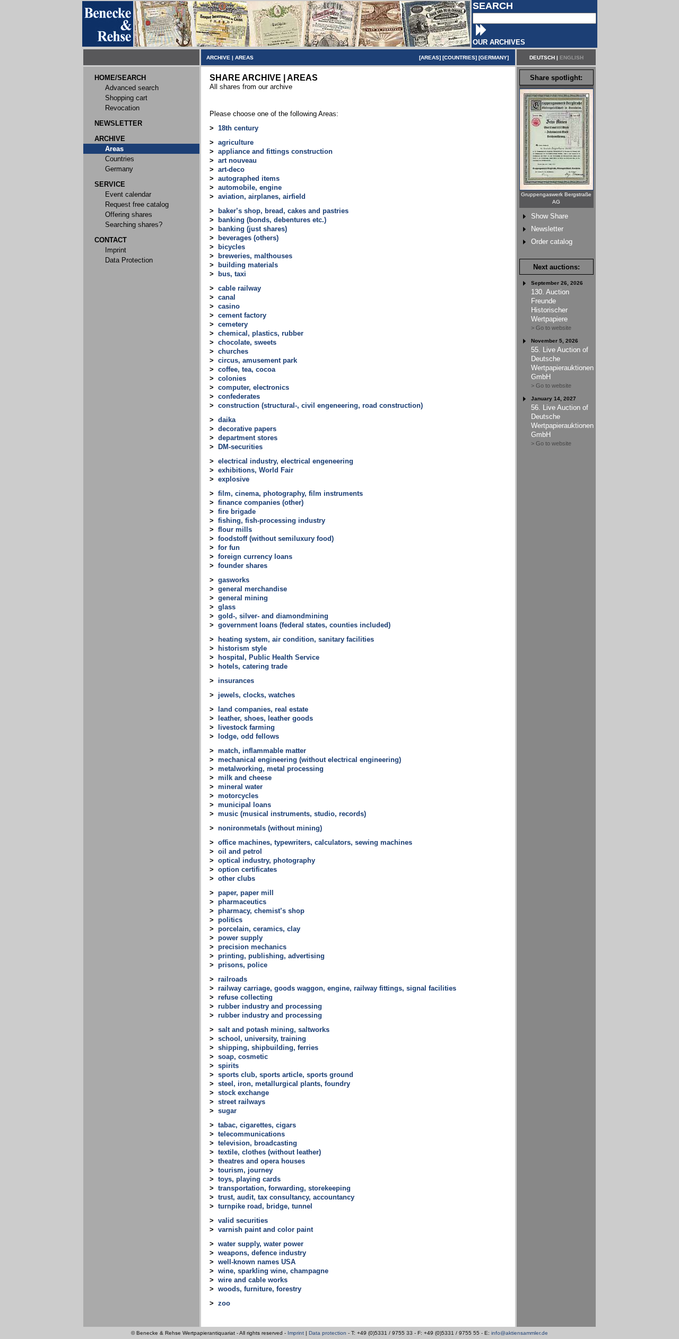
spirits (228, 1066)
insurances (236, 681)
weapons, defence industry (262, 1253)
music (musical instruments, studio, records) (292, 814)
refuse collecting (245, 997)
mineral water (240, 787)
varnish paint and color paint (265, 1229)
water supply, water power (260, 1244)
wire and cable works (253, 1280)
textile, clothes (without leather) (269, 1152)
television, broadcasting (257, 1143)
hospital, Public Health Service (268, 657)
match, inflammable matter (262, 751)
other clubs (236, 878)
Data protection (327, 1333)
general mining (243, 598)
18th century (238, 128)
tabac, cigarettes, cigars (257, 1125)
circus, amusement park (257, 360)
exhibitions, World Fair (255, 470)
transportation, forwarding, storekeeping (284, 1188)
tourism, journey (245, 1170)
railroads (232, 979)
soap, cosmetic (243, 1057)
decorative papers (247, 429)
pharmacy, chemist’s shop (261, 911)
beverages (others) (248, 238)
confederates (239, 396)
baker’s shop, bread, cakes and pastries (283, 211)
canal (227, 297)
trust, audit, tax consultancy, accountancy (286, 1197)
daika (227, 420)
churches (233, 351)
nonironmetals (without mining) (270, 828)
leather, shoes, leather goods (265, 718)
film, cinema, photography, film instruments (290, 493)
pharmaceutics (242, 902)
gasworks (233, 580)
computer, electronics (253, 387)
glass (227, 607)
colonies (232, 378)
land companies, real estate (263, 709)
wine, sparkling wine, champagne (273, 1271)
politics (230, 920)
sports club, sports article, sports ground (285, 1075)
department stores (247, 438)
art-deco (231, 169)
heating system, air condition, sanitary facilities (296, 639)
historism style (242, 648)
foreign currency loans (255, 557)
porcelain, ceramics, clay (259, 929)
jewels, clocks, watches (256, 695)
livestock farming (246, 727)
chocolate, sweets (247, 342)
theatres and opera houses (261, 1161)
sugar (227, 1111)
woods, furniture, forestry (259, 1289)
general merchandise (252, 589)
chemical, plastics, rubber (260, 333)
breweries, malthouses (255, 256)
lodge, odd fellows (248, 736)
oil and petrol (240, 851)
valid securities (243, 1220)
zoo (224, 1303)
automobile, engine (250, 187)
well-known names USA (256, 1262)
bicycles (231, 247)
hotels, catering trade (253, 666)
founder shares (242, 566)
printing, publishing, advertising (271, 956)
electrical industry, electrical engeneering (285, 461)
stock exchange (243, 1093)
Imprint (296, 1333)
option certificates (247, 869)
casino (229, 306)
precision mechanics (252, 947)
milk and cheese (245, 778)
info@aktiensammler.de (519, 1333)
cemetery (233, 324)
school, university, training (262, 1039)
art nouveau (237, 160)
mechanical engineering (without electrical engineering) (309, 760)
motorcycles (238, 796)
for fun (229, 548)
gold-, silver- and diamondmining (273, 616)
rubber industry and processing (270, 1006)
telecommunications (251, 1134)
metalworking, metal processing (271, 769)
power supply (240, 938)
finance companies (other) (260, 502)
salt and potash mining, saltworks (273, 1030)
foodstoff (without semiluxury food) (276, 538)
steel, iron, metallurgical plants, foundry (284, 1084)
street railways (241, 1102)
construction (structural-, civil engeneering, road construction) (320, 405)
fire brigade (237, 511)
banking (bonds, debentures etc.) (272, 220)
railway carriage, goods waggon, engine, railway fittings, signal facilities (337, 988)
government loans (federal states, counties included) (304, 625)
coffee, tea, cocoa (246, 369)
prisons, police (242, 965)
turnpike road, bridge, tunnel (265, 1206)
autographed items (249, 178)
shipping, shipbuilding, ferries (268, 1048)
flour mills (235, 529)
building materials (248, 265)
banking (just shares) (252, 229)
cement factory (242, 315)
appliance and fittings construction (275, 151)
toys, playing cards (249, 1179)
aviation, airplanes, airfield (262, 196)
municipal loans (244, 805)
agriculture (236, 142)
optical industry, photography (266, 860)
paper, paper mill (246, 893)
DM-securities (240, 447)
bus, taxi (232, 274)
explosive (233, 479)
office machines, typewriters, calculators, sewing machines (315, 842)
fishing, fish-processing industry (271, 520)
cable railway (239, 288)
